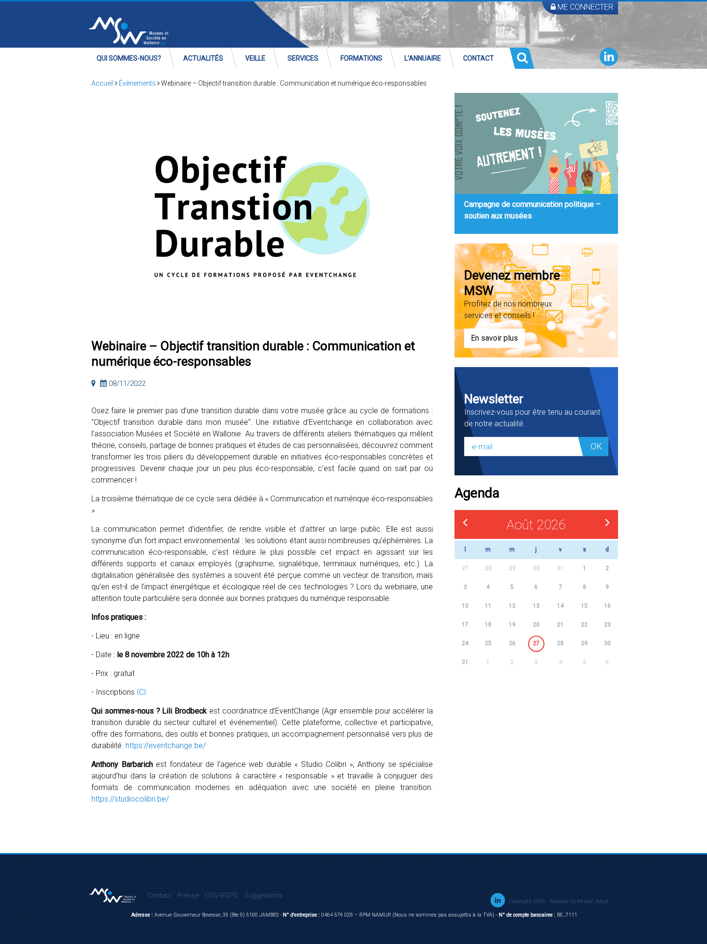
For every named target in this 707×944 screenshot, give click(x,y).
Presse (188, 895)
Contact (478, 58)
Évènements (137, 83)
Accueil (102, 83)
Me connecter (584, 7)
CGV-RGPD (221, 895)
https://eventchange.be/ (166, 745)
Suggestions (263, 895)
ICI (141, 692)
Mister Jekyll (592, 901)
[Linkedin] (609, 57)
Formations (361, 58)
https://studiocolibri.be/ (130, 799)
